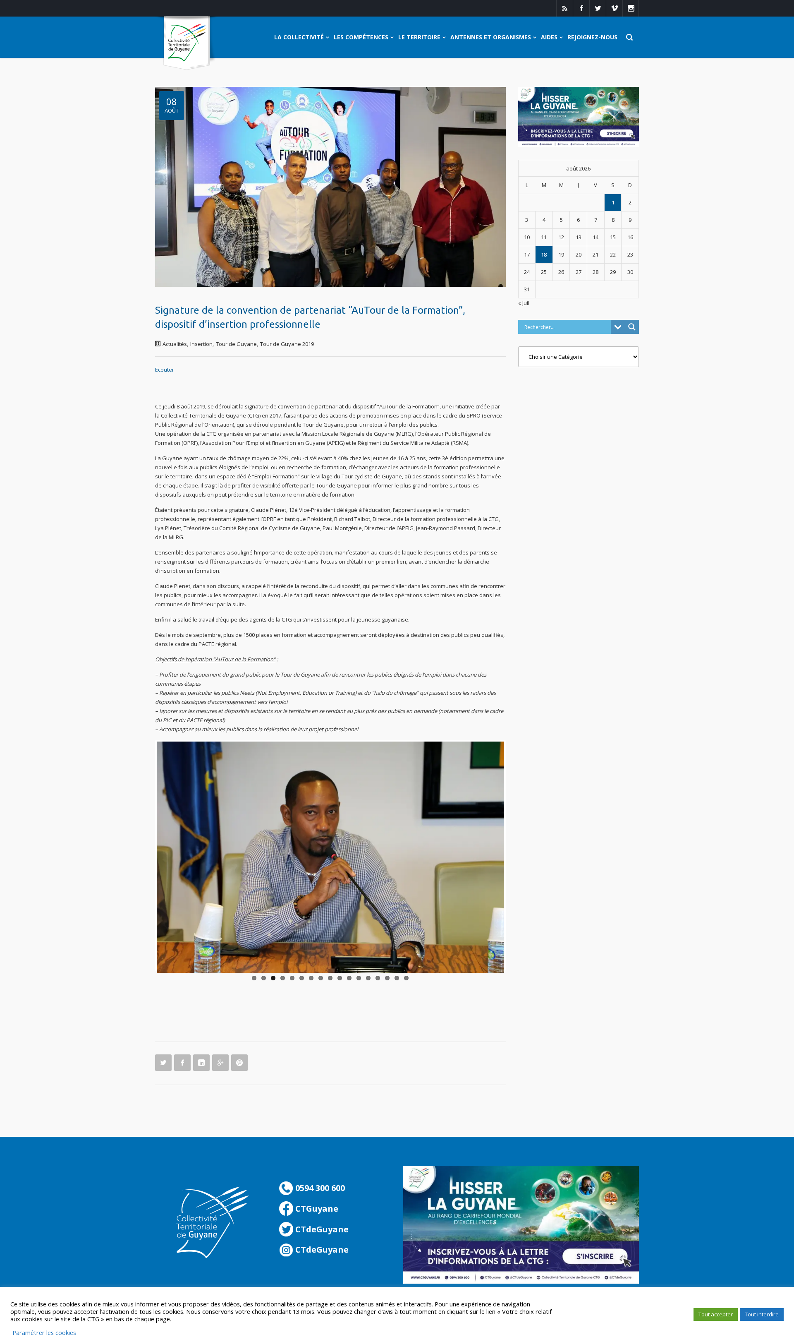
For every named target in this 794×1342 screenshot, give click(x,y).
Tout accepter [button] (715, 1314)
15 (387, 978)
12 (358, 978)
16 (397, 978)
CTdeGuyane (321, 1229)
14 (377, 978)
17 (406, 978)
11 (349, 978)
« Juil (523, 303)
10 (339, 978)
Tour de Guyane (236, 344)
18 (544, 254)
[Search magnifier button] (632, 327)
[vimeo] (614, 8)
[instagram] (630, 8)
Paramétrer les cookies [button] (44, 1332)
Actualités (175, 344)
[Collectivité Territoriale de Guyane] (186, 43)
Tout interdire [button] (762, 1314)
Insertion (201, 344)
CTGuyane (315, 1208)
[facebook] (581, 8)
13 (368, 978)
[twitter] (597, 8)
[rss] (564, 8)
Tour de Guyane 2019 (287, 344)
